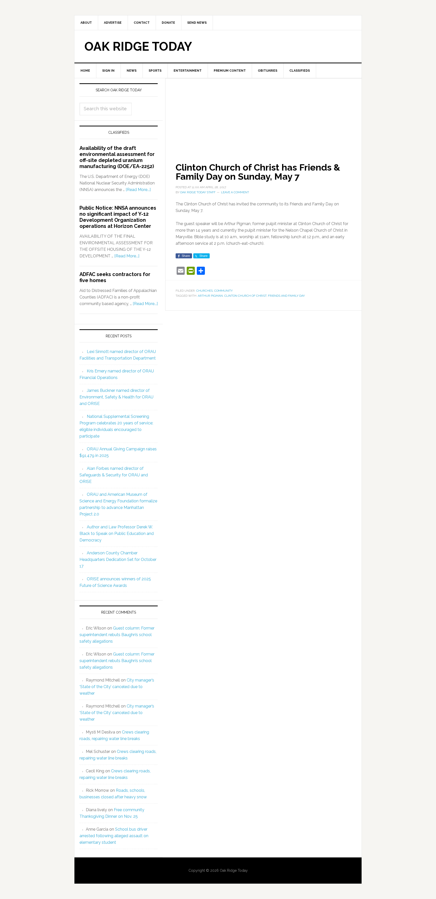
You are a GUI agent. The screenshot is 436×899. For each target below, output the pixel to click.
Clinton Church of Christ (245, 295)
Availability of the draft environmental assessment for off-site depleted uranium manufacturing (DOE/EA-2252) (117, 157)
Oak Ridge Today (138, 46)
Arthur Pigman (210, 295)
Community (223, 290)
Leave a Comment (235, 192)
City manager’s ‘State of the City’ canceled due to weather (116, 687)
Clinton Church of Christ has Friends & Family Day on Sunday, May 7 (258, 172)
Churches (204, 290)
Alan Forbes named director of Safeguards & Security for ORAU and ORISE (113, 475)
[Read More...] (138, 189)
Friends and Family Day (286, 295)
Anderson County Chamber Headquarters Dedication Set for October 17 (117, 559)
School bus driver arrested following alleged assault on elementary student (113, 836)
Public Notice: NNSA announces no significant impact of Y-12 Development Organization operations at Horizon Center (117, 217)
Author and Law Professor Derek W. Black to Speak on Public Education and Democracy (116, 533)
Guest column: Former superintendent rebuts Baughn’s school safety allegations (116, 635)
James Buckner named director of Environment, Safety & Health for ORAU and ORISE (116, 397)
